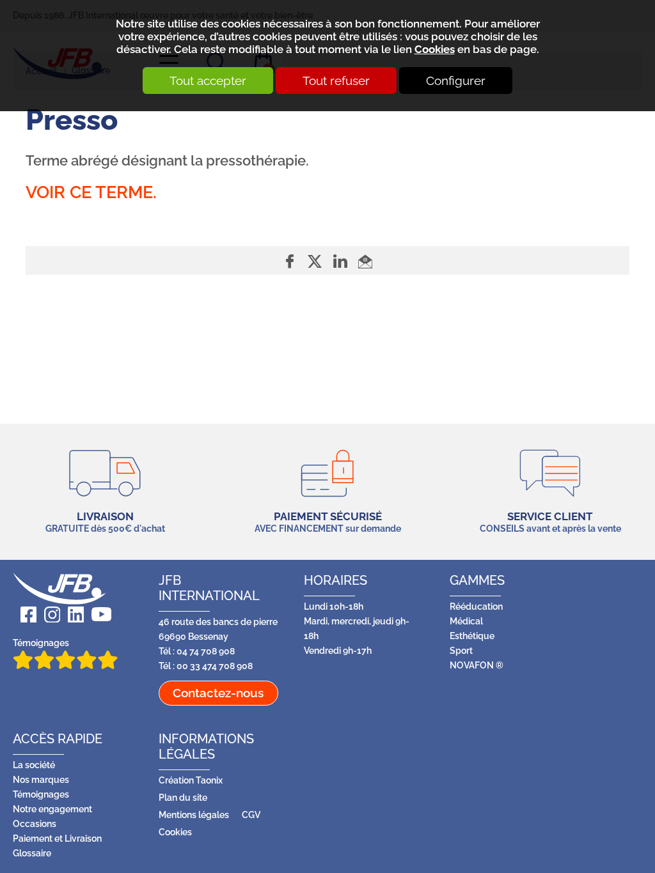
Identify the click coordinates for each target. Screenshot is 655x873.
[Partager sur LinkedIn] (342, 260)
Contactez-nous (218, 693)
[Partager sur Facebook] (291, 260)
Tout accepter (208, 80)
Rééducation (476, 606)
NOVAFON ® (476, 665)
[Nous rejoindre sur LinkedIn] (72, 614)
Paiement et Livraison (57, 838)
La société (34, 764)
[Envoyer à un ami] (365, 260)
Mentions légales (194, 814)
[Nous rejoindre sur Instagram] (48, 614)
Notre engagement (52, 808)
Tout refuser (336, 80)
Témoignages (41, 642)
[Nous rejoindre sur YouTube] (97, 614)
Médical (466, 620)
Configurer (455, 80)
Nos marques (41, 779)
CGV (251, 814)
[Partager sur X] (316, 260)
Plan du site (183, 797)
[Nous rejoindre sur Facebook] (24, 614)
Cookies (434, 49)
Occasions (34, 823)
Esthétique (472, 635)
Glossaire (32, 852)
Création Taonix (191, 780)
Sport (461, 650)
